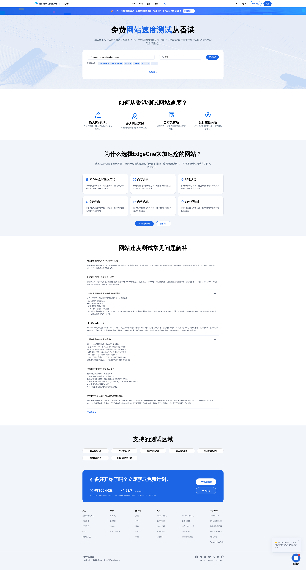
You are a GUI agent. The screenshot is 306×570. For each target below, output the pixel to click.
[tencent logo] (101, 557)
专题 (137, 531)
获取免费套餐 (206, 482)
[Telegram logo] (201, 557)
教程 (148, 4)
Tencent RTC (214, 516)
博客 (137, 526)
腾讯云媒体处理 (216, 521)
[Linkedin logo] (196, 557)
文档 (133, 4)
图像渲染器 (86, 537)
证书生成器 (186, 521)
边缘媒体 (85, 521)
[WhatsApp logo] (205, 557)
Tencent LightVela (217, 542)
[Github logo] (222, 557)
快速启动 (113, 521)
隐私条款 (202, 560)
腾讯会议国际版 (216, 526)
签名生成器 (161, 526)
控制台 (112, 526)
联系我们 (255, 4)
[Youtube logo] (209, 557)
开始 (267, 4)
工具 (164, 4)
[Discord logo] (218, 557)
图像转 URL (186, 531)
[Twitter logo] (214, 557)
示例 (156, 4)
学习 (141, 4)
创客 (84, 531)
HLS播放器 (161, 531)
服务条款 (211, 560)
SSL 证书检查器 (188, 516)
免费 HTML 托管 (188, 526)
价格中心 (113, 516)
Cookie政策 (220, 560)
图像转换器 (161, 521)
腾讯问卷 (213, 537)
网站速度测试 (162, 516)
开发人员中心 (115, 531)
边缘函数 (85, 526)
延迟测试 (160, 537)
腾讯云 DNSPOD (216, 531)
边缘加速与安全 (88, 516)
